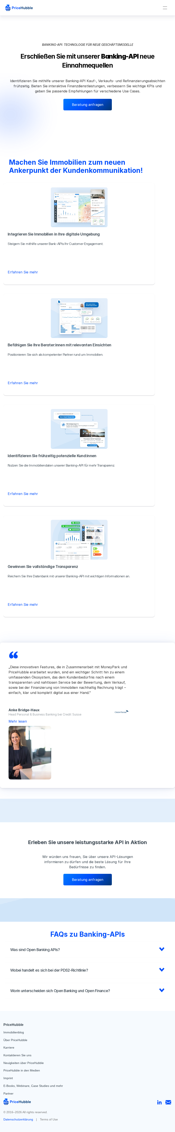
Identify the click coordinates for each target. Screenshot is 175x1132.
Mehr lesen (18, 721)
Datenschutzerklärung (18, 1119)
